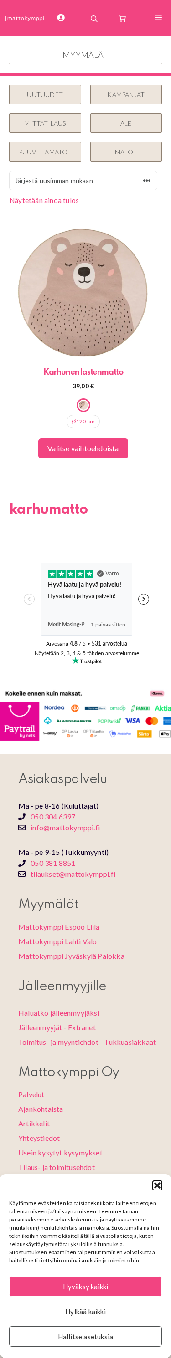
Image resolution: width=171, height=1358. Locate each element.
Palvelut (31, 1094)
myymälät (85, 55)
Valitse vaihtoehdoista (83, 448)
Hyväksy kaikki (86, 1286)
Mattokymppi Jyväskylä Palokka (71, 955)
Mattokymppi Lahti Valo (57, 941)
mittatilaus (45, 123)
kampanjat (126, 94)
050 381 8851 (53, 863)
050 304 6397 (53, 816)
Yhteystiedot (39, 1138)
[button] (157, 1185)
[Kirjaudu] (66, 18)
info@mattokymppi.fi (65, 827)
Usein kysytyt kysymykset (60, 1152)
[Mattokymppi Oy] (25, 18)
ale (126, 123)
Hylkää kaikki (85, 1311)
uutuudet (45, 94)
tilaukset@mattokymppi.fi (73, 874)
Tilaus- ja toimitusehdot (56, 1167)
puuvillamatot (45, 152)
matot (126, 152)
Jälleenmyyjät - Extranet (57, 1027)
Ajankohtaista (40, 1108)
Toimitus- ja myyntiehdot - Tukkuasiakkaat (87, 1042)
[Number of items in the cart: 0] (122, 18)
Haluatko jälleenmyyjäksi (58, 1012)
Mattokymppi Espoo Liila (59, 926)
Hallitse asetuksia (86, 1337)
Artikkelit (34, 1123)
